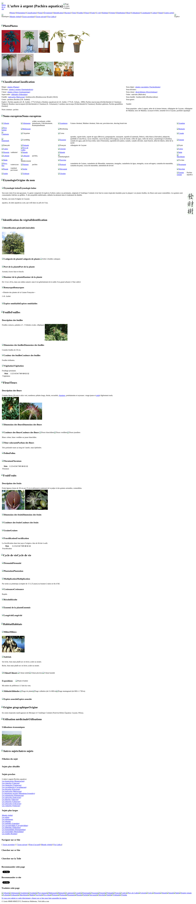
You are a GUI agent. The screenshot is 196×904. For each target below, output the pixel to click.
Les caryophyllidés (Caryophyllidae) (15, 825)
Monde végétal (15, 17)
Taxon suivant (41, 17)
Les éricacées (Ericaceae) (11, 789)
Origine (112, 13)
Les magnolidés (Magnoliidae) (13, 832)
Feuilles (80, 13)
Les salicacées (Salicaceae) (11, 797)
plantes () (13, 87)
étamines (62, 395)
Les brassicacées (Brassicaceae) (13, 781)
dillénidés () (19, 94)
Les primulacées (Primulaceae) (13, 795)
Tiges (74, 13)
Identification (58, 13)
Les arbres (5, 817)
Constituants (145, 13)
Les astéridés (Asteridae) (11, 823)
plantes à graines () (21, 89)
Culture (154, 13)
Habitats (105, 13)
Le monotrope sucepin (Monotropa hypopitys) (18, 793)
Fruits (93, 13)
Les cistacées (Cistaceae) (11, 783)
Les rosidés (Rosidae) (9, 834)
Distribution (121, 13)
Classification (31, 13)
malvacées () (16, 97)
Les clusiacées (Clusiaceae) (11, 785)
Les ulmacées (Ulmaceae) (11, 802)
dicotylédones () (146, 92)
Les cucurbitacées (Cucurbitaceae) (14, 787)
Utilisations (136, 13)
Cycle (98, 13)
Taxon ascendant (28, 17)
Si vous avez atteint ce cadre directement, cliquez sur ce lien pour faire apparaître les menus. (34, 898)
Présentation (20, 13)
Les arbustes (6, 821)
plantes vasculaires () (147, 87)
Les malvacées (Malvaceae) (12, 791)
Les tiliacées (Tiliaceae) (10, 800)
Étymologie (48, 13)
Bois (128, 13)
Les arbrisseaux (7, 819)
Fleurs (87, 13)
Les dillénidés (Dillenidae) (11, 828)
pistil (97, 395)
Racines (67, 13)
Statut (161, 13)
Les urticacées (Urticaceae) (11, 804)
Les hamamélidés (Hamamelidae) (14, 830)
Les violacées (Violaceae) (11, 806)
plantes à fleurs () (18, 92)
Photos (12, 13)
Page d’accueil (34, 845)
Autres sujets (168, 13)
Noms (40, 13)
